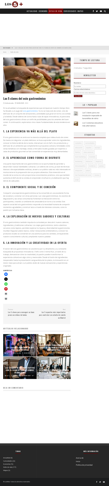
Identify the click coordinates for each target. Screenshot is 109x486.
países (101, 166)
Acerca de (79, 458)
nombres (92, 166)
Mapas (80, 11)
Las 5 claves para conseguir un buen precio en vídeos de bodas (21, 312)
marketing (78, 161)
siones (97, 175)
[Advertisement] (54, 30)
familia (77, 152)
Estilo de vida (55, 11)
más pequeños (80, 166)
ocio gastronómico (30, 111)
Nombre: (77, 83)
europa (97, 148)
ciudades (78, 143)
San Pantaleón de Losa (83, 175)
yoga (77, 180)
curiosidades (89, 143)
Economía (43, 11)
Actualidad (32, 11)
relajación (78, 170)
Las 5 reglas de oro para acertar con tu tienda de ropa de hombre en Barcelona (43, 47)
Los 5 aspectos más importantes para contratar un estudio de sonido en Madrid (52, 314)
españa (88, 148)
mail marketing (80, 157)
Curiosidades (70, 11)
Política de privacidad (84, 465)
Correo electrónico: (82, 89)
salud (88, 170)
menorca (89, 161)
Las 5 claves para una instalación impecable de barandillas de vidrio (92, 115)
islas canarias (88, 152)
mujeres (98, 161)
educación (78, 148)
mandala (92, 157)
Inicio (78, 461)
